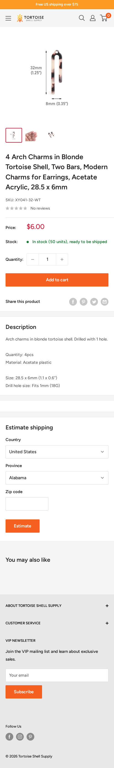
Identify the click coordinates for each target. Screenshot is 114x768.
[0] (103, 18)
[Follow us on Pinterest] (30, 737)
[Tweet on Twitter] (94, 302)
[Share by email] (104, 302)
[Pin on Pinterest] (83, 302)
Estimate (22, 526)
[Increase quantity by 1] (62, 259)
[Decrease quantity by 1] (32, 259)
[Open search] (82, 18)
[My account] (92, 18)
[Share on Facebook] (73, 302)
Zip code (14, 491)
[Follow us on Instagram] (20, 737)
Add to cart (57, 279)
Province (14, 465)
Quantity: (14, 259)
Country (13, 439)
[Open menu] (8, 18)
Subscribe (24, 691)
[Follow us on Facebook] (9, 737)
